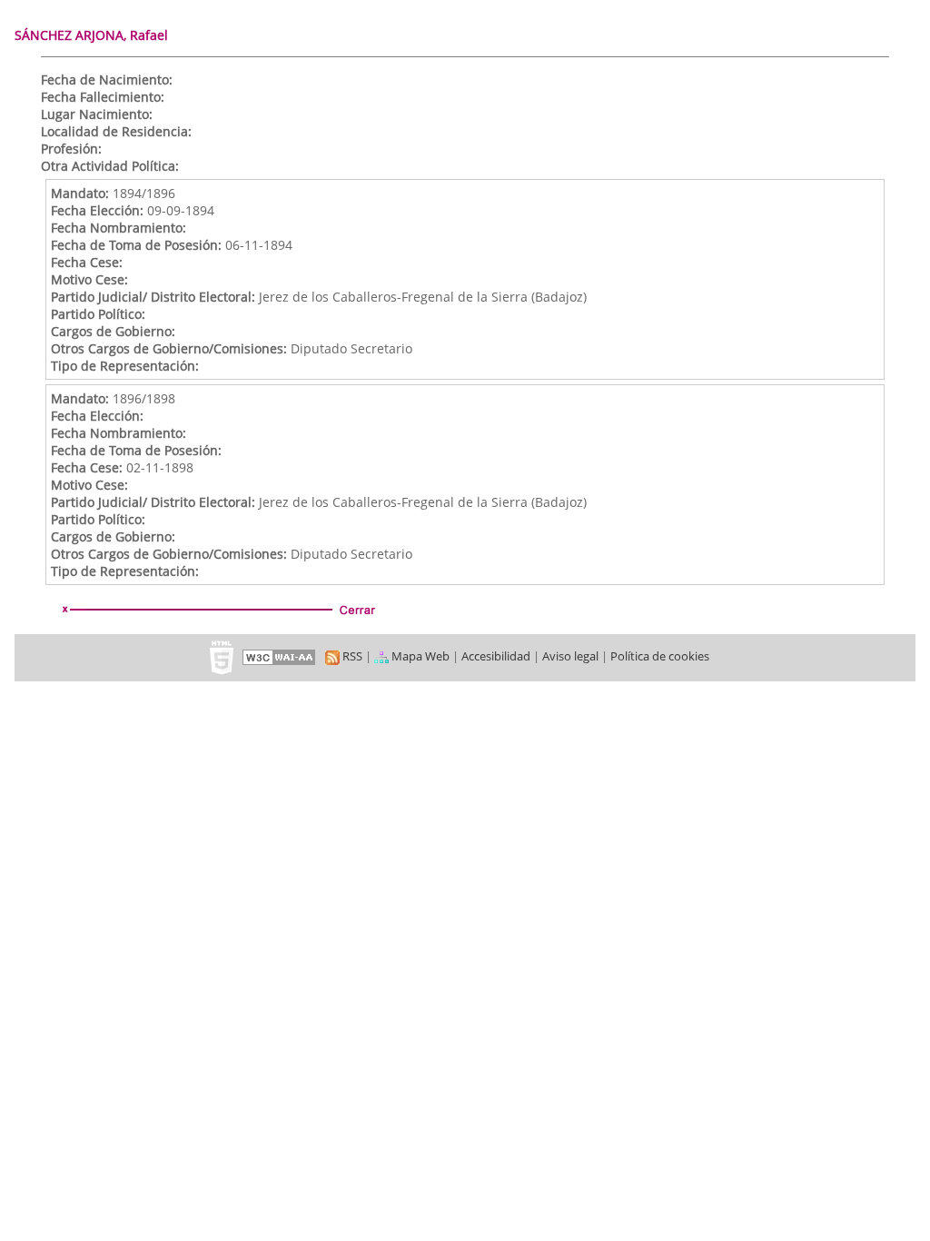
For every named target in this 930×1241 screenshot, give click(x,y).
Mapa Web (419, 656)
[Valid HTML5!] (221, 656)
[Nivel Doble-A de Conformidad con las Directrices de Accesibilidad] (279, 656)
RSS (351, 656)
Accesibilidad (495, 656)
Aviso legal (570, 656)
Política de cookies (659, 656)
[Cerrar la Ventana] (217, 610)
